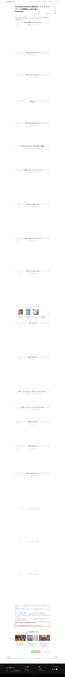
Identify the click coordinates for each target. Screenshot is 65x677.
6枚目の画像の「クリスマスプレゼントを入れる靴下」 (30, 612)
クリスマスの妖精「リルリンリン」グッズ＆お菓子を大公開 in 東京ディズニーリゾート (20, 644)
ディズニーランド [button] (30, 1)
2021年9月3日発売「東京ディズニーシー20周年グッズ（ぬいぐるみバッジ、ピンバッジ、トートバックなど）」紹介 (32, 645)
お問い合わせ (27, 669)
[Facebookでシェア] (55, 11)
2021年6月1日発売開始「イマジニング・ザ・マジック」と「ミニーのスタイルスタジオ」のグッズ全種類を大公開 (44, 645)
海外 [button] (44, 1)
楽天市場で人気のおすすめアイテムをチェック (33, 306)
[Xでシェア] (55, 8)
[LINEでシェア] (55, 13)
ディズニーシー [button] (37, 1)
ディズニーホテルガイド (42, 670)
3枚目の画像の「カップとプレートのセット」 (27, 608)
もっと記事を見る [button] (46, 651)
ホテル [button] (42, 1)
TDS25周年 (40, 669)
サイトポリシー (27, 670)
